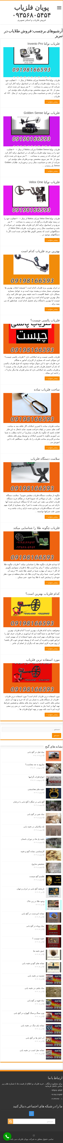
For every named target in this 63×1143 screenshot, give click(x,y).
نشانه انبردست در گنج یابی (33, 913)
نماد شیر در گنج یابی (35, 814)
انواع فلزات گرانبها (36, 777)
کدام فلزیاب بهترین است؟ (43, 593)
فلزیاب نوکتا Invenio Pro (44, 43)
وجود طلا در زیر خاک (35, 901)
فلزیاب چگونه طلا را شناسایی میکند (36, 528)
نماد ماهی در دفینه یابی (34, 988)
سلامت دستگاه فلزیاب (45, 458)
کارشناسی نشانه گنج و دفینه (32, 851)
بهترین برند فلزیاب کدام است (40, 251)
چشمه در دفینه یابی (36, 976)
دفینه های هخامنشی (36, 789)
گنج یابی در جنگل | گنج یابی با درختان (28, 802)
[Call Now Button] (7, 1136)
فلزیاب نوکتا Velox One (44, 182)
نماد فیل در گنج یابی (35, 752)
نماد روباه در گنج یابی (35, 926)
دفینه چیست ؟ (38, 938)
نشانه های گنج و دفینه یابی (33, 963)
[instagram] (31, 1113)
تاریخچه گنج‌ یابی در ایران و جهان (30, 889)
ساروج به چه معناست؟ (34, 764)
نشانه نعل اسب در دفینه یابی (32, 1050)
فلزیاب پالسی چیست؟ (45, 320)
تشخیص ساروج (38, 864)
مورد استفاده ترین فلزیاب (43, 659)
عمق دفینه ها (38, 951)
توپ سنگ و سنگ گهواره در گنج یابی (29, 1013)
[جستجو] (10, 1121)
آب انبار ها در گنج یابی (35, 1038)
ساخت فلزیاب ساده (47, 389)
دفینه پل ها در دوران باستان (32, 839)
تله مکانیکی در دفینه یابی (33, 826)
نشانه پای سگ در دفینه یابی (32, 1025)
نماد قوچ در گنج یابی (35, 1000)
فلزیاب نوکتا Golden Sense (42, 113)
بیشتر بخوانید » (52, 102)
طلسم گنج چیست (36, 876)
